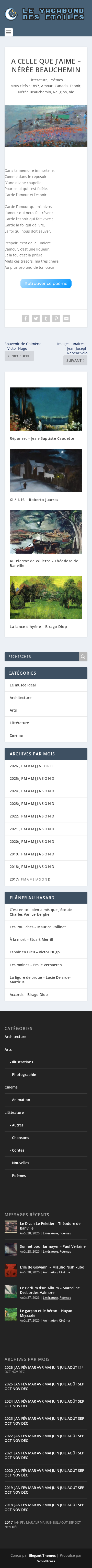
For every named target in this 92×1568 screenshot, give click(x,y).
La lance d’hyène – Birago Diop (38, 626)
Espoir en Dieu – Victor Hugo (35, 952)
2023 (14, 803)
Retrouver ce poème (46, 283)
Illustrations (22, 1062)
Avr (40, 1367)
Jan (17, 1367)
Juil (63, 1367)
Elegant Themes (42, 1555)
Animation (21, 1099)
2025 (14, 778)
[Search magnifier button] (83, 656)
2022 (14, 816)
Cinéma (16, 735)
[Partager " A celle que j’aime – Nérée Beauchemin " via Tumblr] (46, 318)
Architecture (20, 697)
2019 (14, 854)
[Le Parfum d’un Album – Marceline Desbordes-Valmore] (11, 1291)
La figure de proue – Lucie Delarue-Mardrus (40, 979)
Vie (71, 91)
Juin (55, 1367)
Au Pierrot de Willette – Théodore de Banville (44, 563)
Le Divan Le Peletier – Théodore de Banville (50, 1226)
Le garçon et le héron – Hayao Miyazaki (46, 1313)
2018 (14, 866)
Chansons (20, 1137)
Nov (16, 1388)
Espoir (75, 85)
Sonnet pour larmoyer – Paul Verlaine (53, 1246)
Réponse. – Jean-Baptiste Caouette (42, 438)
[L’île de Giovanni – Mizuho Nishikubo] (11, 1270)
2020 (14, 841)
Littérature (38, 79)
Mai (47, 1367)
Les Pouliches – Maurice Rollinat (38, 926)
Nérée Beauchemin (34, 91)
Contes (18, 1150)
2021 (14, 828)
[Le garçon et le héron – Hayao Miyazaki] (11, 1314)
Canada (61, 85)
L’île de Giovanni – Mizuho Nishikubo (52, 1267)
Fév (24, 1367)
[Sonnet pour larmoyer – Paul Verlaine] (11, 1249)
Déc (24, 1388)
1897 (35, 85)
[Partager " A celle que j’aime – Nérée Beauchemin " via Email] (66, 318)
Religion (60, 91)
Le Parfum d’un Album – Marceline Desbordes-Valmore (50, 1290)
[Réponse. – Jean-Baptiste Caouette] (46, 409)
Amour (47, 85)
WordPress (46, 1561)
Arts (13, 710)
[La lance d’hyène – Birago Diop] (46, 597)
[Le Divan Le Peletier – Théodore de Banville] (11, 1227)
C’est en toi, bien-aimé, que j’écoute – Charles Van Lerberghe (42, 912)
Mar (32, 1367)
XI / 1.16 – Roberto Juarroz (34, 499)
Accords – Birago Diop (29, 994)
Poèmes (56, 79)
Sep (81, 1384)
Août (72, 1367)
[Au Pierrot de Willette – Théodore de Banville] (46, 531)
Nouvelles (20, 1162)
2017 (14, 879)
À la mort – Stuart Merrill (31, 939)
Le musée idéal (23, 685)
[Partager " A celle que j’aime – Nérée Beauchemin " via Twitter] (36, 318)
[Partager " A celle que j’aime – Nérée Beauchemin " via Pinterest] (56, 318)
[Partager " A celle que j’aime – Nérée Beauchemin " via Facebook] (25, 318)
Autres (18, 1125)
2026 (14, 765)
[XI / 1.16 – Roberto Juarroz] (46, 470)
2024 (14, 790)
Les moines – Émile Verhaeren (36, 964)
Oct (8, 1388)
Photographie (24, 1074)
